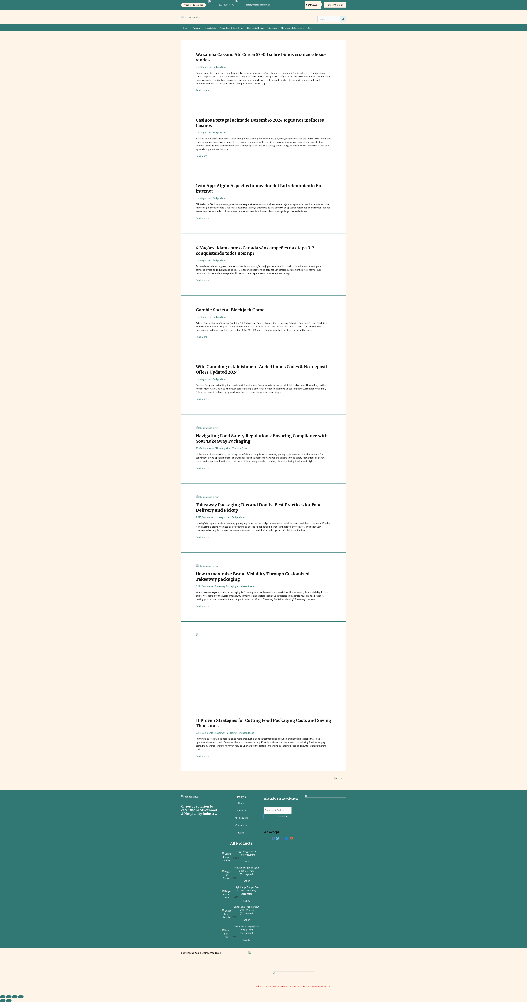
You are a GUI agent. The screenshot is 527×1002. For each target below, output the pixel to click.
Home (186, 28)
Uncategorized (203, 66)
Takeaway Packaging (226, 586)
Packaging (196, 28)
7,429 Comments (204, 732)
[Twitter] (278, 838)
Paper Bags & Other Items (231, 28)
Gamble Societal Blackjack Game (230, 309)
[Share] (15, 996)
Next (338, 778)
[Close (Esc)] (21, 996)
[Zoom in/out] (2, 996)
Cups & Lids (210, 28)
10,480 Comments (205, 448)
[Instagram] (282, 838)
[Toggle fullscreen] (9, 996)
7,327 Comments (204, 517)
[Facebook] (273, 838)
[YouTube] (291, 838)
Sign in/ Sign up (335, 4)
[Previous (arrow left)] (2, 1000)
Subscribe (282, 816)
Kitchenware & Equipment (292, 28)
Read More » (202, 90)
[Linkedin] (287, 838)
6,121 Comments (204, 586)
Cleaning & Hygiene (255, 28)
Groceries (272, 28)
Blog (310, 28)
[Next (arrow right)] (9, 1000)
